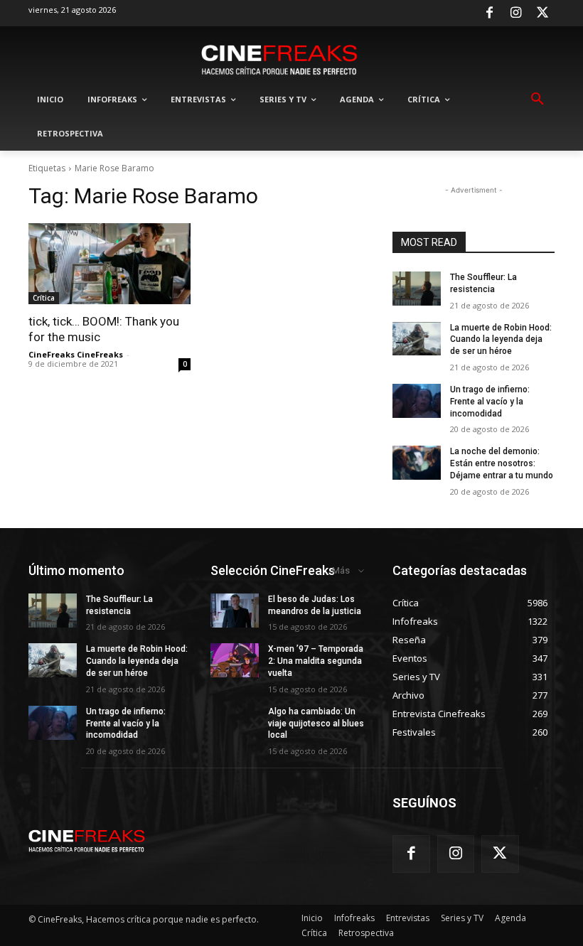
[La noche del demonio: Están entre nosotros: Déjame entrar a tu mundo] (416, 463)
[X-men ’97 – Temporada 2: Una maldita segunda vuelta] (234, 660)
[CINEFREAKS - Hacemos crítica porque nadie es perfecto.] (279, 59)
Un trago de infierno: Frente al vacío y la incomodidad (490, 402)
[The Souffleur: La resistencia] (416, 289)
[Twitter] (542, 13)
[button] (537, 99)
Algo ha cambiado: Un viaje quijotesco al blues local (316, 723)
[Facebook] (489, 13)
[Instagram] (516, 13)
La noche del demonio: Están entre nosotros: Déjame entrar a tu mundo (501, 463)
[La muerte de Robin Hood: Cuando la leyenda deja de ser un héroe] (416, 339)
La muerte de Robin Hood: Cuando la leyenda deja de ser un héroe (501, 340)
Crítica (44, 298)
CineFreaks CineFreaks (75, 354)
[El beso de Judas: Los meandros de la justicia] (234, 610)
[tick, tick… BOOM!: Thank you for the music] (109, 263)
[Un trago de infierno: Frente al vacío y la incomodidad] (416, 401)
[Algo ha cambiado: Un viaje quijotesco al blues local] (234, 723)
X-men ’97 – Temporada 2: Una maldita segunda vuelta (315, 661)
